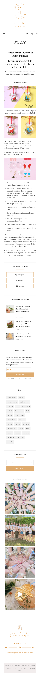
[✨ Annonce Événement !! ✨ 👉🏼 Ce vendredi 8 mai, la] (20, 594)
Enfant (10, 411)
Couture (10, 406)
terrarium (21, 437)
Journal (17, 424)
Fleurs (10, 415)
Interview (22, 419)
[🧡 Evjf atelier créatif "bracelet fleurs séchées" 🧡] (20, 530)
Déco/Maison (26, 406)
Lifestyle (26, 424)
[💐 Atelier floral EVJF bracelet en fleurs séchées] (20, 562)
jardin (10, 424)
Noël (27, 428)
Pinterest (21, 280)
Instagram (21, 275)
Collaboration (24, 402)
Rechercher (20, 468)
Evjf (27, 411)
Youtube (21, 286)
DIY (17, 406)
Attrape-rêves (12, 402)
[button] (4, 34)
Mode (21, 428)
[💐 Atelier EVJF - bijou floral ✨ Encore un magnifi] (20, 498)
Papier (10, 433)
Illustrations (12, 419)
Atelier (21, 397)
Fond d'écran (19, 415)
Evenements (19, 411)
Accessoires (12, 397)
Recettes (26, 433)
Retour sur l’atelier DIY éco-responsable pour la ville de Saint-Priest (24, 323)
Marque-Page (12, 428)
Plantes (17, 433)
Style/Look (11, 437)
